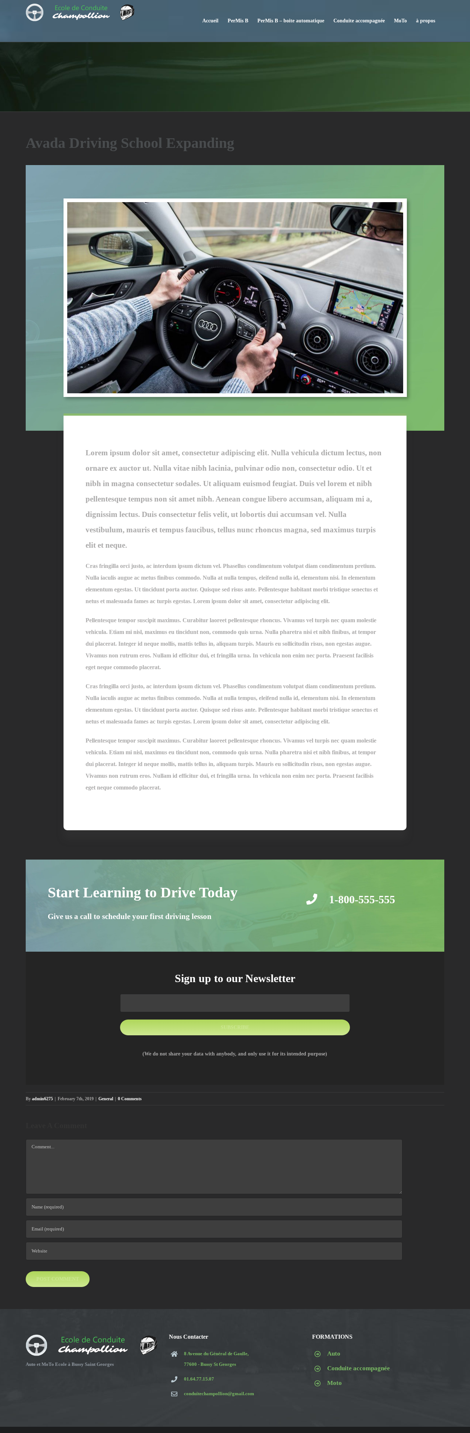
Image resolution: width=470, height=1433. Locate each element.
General (105, 1098)
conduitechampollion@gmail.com (219, 1393)
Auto (333, 1353)
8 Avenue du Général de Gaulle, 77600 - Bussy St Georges (216, 1359)
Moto (334, 1382)
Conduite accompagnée (358, 1368)
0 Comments (130, 1098)
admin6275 (42, 1098)
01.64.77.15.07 (199, 1379)
